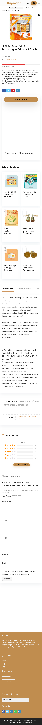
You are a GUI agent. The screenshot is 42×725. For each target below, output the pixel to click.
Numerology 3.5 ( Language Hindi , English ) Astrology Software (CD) (29, 196)
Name (5, 555)
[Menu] (2, 3)
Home (3, 8)
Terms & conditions (8, 679)
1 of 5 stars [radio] (13, 495)
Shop (3, 664)
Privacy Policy (6, 676)
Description (8, 289)
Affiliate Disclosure (8, 682)
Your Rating (6, 496)
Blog (3, 667)
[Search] (28, 3)
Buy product (21, 100)
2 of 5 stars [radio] (14, 495)
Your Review (7, 502)
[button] (39, 15)
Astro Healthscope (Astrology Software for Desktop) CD (9, 233)
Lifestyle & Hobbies (15, 8)
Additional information (24, 289)
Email (4, 563)
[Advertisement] (21, 127)
